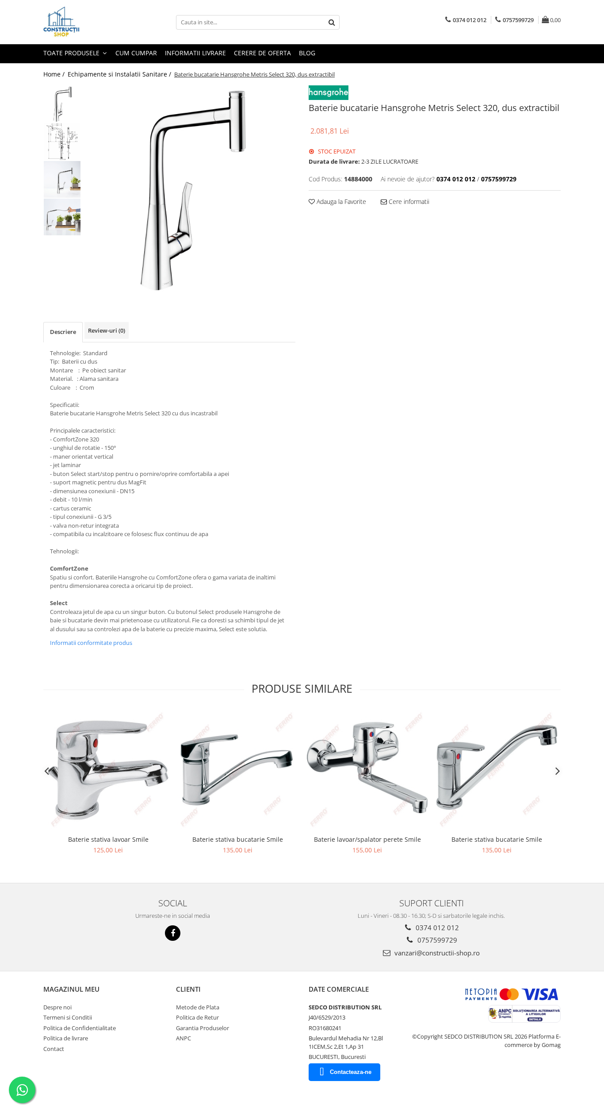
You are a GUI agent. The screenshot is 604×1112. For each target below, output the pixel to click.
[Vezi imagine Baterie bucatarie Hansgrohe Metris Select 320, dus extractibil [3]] (62, 217)
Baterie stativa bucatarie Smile (237, 839)
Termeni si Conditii (67, 1017)
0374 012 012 (436, 927)
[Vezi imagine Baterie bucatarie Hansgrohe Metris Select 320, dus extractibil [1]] (62, 141)
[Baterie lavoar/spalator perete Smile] (367, 770)
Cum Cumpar (136, 53)
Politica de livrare (65, 1038)
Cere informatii (408, 201)
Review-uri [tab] (106, 330)
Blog (307, 53)
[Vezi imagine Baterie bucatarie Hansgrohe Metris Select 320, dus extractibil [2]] (62, 179)
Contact (53, 1049)
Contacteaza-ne (350, 1072)
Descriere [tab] (63, 332)
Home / (54, 74)
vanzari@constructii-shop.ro (436, 952)
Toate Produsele (72, 53)
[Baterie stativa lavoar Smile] (108, 770)
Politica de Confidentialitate (79, 1028)
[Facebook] (172, 933)
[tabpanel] (190, 190)
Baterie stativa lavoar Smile (108, 839)
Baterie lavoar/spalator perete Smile (367, 839)
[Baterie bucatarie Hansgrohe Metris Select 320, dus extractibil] (190, 190)
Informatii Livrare (195, 53)
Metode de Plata (197, 1007)
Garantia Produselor (202, 1028)
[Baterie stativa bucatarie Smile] (237, 770)
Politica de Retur (197, 1017)
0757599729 (436, 940)
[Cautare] (332, 22)
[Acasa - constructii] (87, 22)
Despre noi (57, 1007)
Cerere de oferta (262, 53)
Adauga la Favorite (340, 201)
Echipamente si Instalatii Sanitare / (120, 74)
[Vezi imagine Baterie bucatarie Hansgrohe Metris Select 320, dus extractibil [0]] (62, 104)
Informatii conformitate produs (91, 643)
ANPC (183, 1038)
